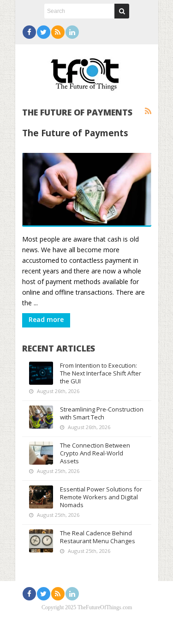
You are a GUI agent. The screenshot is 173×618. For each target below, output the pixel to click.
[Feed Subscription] (148, 111)
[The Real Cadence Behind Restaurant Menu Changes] (41, 540)
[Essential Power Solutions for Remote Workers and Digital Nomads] (41, 497)
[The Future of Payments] (86, 190)
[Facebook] (29, 32)
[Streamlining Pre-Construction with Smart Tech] (41, 417)
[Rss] (58, 32)
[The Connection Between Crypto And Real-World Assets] (41, 453)
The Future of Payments (75, 133)
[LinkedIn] (72, 32)
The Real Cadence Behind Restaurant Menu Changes (97, 537)
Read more (46, 319)
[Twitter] (43, 32)
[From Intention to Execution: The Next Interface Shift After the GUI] (41, 373)
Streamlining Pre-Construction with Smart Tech (101, 413)
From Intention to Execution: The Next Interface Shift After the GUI (100, 373)
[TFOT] (86, 71)
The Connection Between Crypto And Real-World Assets (95, 453)
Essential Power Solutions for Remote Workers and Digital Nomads (101, 497)
